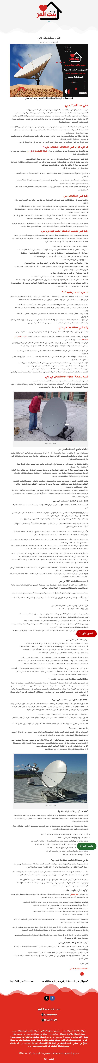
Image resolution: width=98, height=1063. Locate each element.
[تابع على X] (46, 998)
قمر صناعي (74, 894)
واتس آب (87, 846)
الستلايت (43, 42)
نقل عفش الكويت (40, 1043)
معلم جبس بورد (35, 1046)
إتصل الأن (88, 634)
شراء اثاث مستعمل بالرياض (74, 1040)
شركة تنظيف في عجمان (28, 1031)
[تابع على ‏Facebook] (52, 998)
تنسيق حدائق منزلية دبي (79, 969)
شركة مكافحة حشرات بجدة (74, 1031)
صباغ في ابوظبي (80, 1043)
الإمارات (58, 98)
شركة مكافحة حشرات (69, 1034)
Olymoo (23, 1053)
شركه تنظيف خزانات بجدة (48, 1040)
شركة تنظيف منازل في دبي (37, 151)
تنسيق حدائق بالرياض (50, 1031)
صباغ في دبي (42, 1034)
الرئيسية (69, 98)
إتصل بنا (49, 1059)
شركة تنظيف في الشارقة (33, 1037)
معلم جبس (16, 1037)
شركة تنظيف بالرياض (53, 1046)
